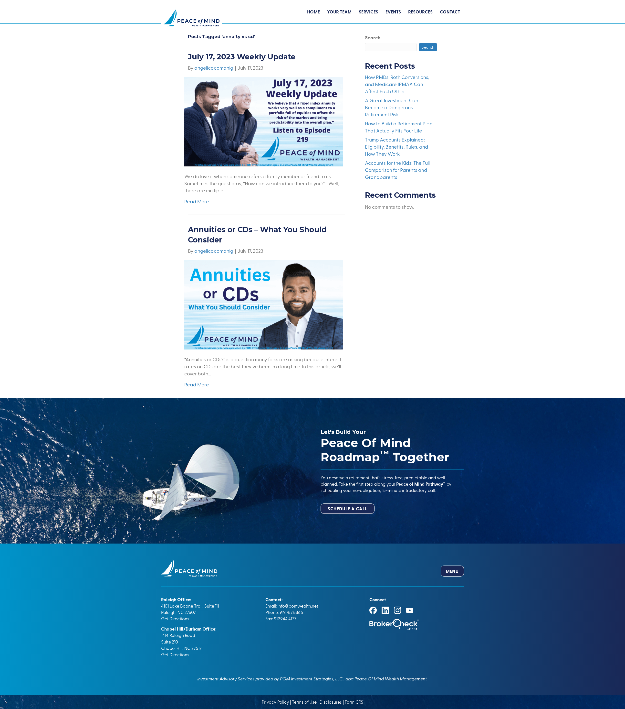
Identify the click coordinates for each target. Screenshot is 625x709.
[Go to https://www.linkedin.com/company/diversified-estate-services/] (385, 610)
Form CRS (354, 702)
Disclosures (331, 702)
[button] (348, 508)
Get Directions (175, 618)
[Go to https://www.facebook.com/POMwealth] (373, 610)
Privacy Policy (276, 702)
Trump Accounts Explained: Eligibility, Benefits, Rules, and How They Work (396, 146)
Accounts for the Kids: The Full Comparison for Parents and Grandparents (397, 169)
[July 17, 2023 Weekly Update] (263, 121)
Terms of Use (304, 702)
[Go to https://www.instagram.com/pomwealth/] (397, 610)
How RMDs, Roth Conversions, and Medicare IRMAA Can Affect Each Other (397, 84)
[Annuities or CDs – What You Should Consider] (263, 304)
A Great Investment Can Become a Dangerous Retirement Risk (391, 107)
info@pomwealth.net (298, 606)
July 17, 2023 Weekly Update (241, 56)
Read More (196, 201)
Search (373, 37)
